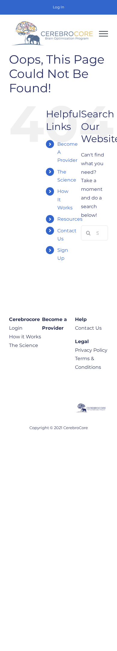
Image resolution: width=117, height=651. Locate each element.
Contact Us (88, 328)
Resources (69, 219)
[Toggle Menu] (103, 33)
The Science (23, 345)
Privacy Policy (91, 350)
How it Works (25, 337)
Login (15, 328)
